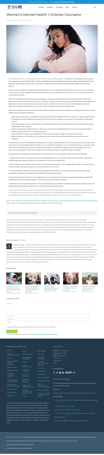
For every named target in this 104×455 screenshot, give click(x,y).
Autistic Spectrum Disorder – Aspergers (13, 362)
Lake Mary (23, 232)
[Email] (94, 213)
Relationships (30, 203)
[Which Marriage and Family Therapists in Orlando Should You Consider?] (33, 273)
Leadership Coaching (25, 370)
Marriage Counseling (26, 375)
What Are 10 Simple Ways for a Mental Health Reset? (89, 288)
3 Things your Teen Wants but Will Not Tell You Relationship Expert (13, 288)
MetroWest (79, 230)
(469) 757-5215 (61, 355)
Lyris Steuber (87, 200)
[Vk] (92, 213)
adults (18, 200)
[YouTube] (60, 372)
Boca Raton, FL (60, 417)
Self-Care (37, 203)
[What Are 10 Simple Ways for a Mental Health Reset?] (90, 273)
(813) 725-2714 (62, 353)
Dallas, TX (53, 232)
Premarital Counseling (41, 357)
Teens (50, 203)
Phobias (24, 396)
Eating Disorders (27, 354)
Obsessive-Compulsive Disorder (26, 380)
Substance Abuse (43, 390)
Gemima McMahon (69, 200)
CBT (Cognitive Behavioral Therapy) (13, 385)
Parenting (15, 203)
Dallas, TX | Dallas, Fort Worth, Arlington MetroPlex (71, 420)
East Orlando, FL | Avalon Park (65, 406)
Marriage (94, 200)
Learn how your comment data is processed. (44, 334)
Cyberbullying (11, 392)
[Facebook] (75, 213)
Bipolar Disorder (12, 367)
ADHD (9, 350)
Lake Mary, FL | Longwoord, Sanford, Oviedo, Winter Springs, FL (75, 413)
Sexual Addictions (43, 377)
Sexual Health (42, 374)
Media (55, 363)
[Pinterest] (89, 213)
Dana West (32, 200)
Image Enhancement (27, 365)
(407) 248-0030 (63, 350)
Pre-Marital (21, 203)
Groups (24, 362)
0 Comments (17, 293)
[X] (78, 213)
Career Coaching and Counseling (12, 380)
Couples (25, 200)
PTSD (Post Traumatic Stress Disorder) (43, 363)
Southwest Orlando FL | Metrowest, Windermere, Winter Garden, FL (74, 393)
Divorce (50, 200)
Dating (38, 200)
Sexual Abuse (42, 371)
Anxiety (9, 358)
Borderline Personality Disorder (10, 375)
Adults (13, 200)
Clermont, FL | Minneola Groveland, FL (68, 409)
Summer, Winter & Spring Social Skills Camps (43, 394)
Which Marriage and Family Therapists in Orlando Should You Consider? (32, 288)
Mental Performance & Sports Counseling (43, 385)
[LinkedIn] (83, 213)
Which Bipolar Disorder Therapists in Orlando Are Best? (51, 288)
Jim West (10, 20)
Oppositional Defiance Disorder (28, 386)
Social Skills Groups (44, 380)
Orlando (8, 203)
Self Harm (41, 368)
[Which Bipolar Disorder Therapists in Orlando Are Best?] (52, 273)
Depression (44, 200)
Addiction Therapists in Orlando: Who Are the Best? (70, 288)
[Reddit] (81, 213)
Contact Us (56, 358)
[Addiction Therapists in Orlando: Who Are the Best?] (71, 273)
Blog (21, 200)
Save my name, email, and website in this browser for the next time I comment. (32, 327)
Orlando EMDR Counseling (27, 357)
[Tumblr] (86, 213)
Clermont (32, 232)
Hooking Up (79, 200)
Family (61, 200)
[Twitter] (57, 372)
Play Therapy (42, 351)
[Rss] (63, 372)
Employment (57, 360)
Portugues (41, 354)
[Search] (95, 7)
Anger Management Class (13, 354)
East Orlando (15, 232)
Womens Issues (57, 203)
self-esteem (44, 203)
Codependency (12, 389)
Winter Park (72, 230)
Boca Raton (39, 232)
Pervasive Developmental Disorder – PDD (27, 391)
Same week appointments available (64, 2)
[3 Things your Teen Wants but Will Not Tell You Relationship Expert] (14, 273)
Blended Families (12, 370)
